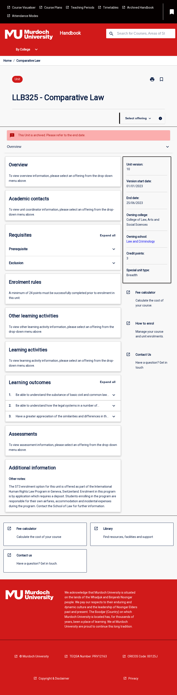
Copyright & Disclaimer (54, 678)
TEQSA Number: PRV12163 (88, 656)
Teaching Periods (82, 7)
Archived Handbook (140, 7)
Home (7, 60)
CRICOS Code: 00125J (143, 656)
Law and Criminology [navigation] (140, 241)
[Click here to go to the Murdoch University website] (29, 35)
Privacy (133, 678)
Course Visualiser (24, 7)
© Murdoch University (34, 656)
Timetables (111, 7)
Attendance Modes (25, 16)
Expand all (107, 235)
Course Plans (53, 7)
